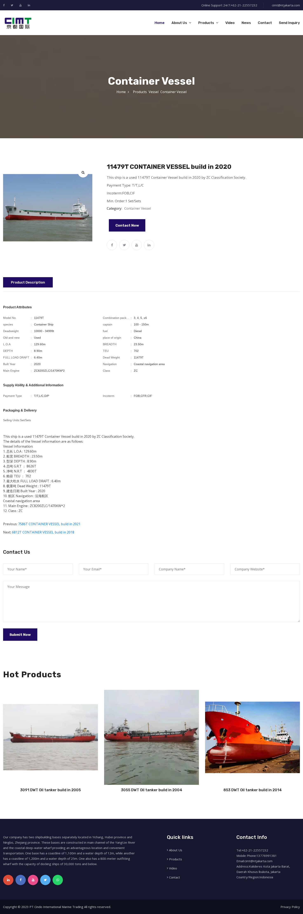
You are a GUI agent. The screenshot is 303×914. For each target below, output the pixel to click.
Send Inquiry (289, 23)
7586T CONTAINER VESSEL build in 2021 (49, 524)
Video (230, 23)
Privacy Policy (290, 907)
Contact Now (127, 225)
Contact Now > (50, 784)
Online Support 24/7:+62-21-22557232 (229, 5)
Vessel (154, 92)
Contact (265, 23)
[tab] (28, 282)
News (246, 23)
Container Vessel (173, 92)
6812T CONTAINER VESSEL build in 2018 (43, 532)
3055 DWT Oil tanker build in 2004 (151, 790)
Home (159, 23)
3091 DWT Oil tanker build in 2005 (50, 790)
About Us (179, 23)
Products (206, 23)
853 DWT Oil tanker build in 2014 (252, 790)
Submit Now (20, 635)
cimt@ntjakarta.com (286, 5)
